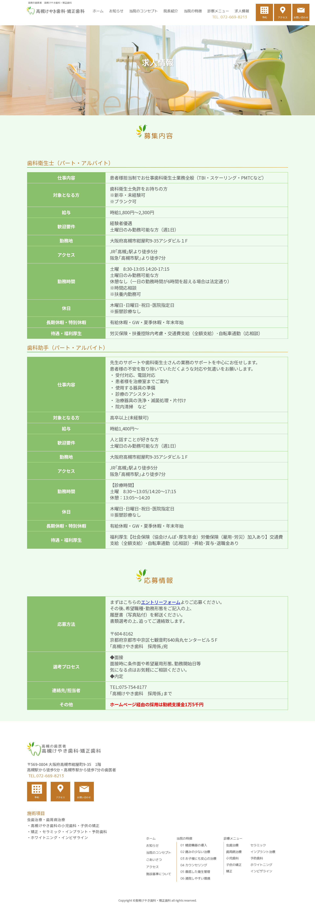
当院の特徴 (193, 10)
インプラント (76, 831)
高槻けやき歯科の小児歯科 (54, 825)
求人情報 (242, 10)
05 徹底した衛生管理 (195, 871)
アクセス (282, 17)
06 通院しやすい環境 (195, 878)
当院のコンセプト (143, 10)
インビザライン (74, 837)
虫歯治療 (34, 819)
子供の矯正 (90, 825)
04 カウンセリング (193, 865)
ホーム (98, 10)
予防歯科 (99, 831)
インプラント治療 (262, 852)
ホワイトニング (44, 837)
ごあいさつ (154, 859)
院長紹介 (171, 10)
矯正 (35, 831)
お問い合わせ (301, 17)
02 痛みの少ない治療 (195, 852)
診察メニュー (218, 10)
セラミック (52, 831)
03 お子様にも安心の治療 (198, 858)
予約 (264, 17)
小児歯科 (232, 858)
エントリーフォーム (160, 602)
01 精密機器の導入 (193, 845)
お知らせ (116, 10)
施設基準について (158, 874)
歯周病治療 (55, 819)
